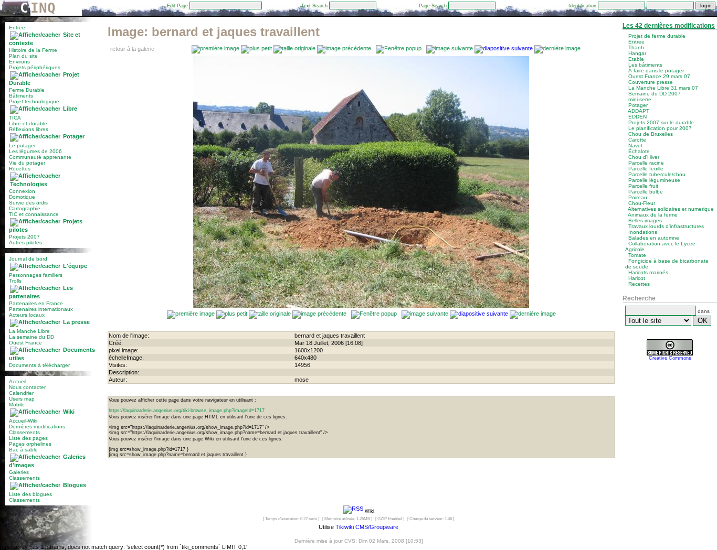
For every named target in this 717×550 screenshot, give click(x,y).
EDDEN (637, 117)
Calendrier (21, 393)
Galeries (19, 472)
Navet (635, 145)
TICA (15, 118)
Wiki (69, 411)
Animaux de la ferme (653, 215)
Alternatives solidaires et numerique (671, 209)
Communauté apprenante (40, 157)
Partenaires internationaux (41, 309)
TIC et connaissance (34, 214)
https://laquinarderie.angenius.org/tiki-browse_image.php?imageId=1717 (187, 410)
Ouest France (25, 343)
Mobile (17, 404)
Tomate (637, 255)
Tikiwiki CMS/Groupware (366, 527)
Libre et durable (28, 123)
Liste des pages (28, 438)
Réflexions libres (28, 129)
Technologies (28, 184)
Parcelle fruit (643, 186)
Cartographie (24, 208)
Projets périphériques (34, 67)
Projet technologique (34, 101)
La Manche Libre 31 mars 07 (663, 88)
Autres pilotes (25, 242)
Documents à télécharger (39, 365)
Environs (19, 61)
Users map (22, 399)
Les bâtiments (645, 65)
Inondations (642, 232)
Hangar (637, 53)
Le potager (22, 145)
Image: (214, 32)
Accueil (17, 381)
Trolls (15, 281)
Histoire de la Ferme (33, 50)
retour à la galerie (132, 49)
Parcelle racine (646, 163)
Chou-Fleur (641, 203)
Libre (70, 108)
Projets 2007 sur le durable (661, 122)
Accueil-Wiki (23, 421)
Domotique (22, 197)
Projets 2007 (24, 237)
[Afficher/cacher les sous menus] (35, 34)
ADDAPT (638, 111)
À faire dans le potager (656, 70)
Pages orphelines (30, 444)
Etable (636, 59)
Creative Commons (670, 358)
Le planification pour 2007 (660, 128)
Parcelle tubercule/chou (657, 174)
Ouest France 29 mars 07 (659, 76)
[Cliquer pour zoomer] (361, 306)
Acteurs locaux (27, 315)
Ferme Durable (27, 90)
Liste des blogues (30, 494)
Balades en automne (653, 238)
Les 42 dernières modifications (669, 25)
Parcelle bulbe (645, 192)
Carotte (637, 140)
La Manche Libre (29, 331)
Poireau (637, 197)
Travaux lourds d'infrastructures (666, 226)
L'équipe (75, 266)
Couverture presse (650, 82)
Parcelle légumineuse (654, 180)
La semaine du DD (31, 337)
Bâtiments (21, 96)
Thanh (636, 47)
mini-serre (639, 99)
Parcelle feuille (645, 168)
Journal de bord (28, 259)
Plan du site (23, 56)
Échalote (639, 151)
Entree (17, 27)
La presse (76, 322)
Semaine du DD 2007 (654, 93)
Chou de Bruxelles (650, 134)
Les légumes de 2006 (35, 151)
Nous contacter (27, 387)
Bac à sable (23, 449)
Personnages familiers (35, 275)
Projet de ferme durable (657, 36)
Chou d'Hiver (643, 157)
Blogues (74, 485)
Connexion (22, 191)
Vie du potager (27, 163)
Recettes (19, 168)
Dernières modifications (37, 426)
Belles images (645, 220)
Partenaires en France (36, 303)
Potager (74, 136)
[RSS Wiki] (353, 511)
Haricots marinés (648, 272)
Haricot (636, 278)
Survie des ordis (28, 203)
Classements (24, 432)
